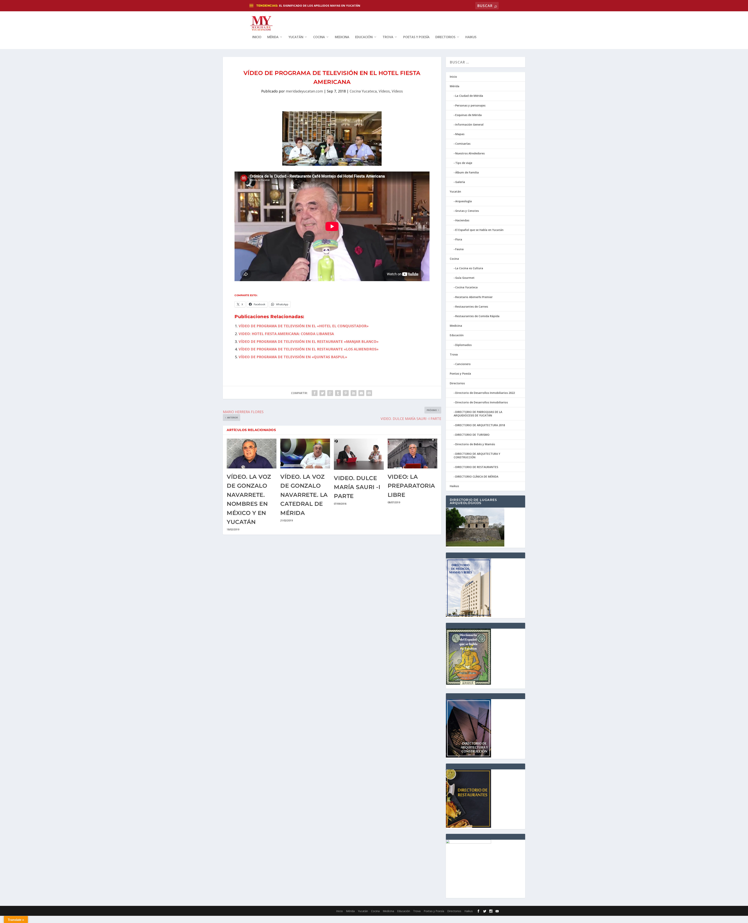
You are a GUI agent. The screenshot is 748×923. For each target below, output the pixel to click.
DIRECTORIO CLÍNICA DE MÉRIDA (476, 476)
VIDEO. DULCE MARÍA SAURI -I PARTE (357, 487)
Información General (469, 124)
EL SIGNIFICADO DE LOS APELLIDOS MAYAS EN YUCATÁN (319, 5)
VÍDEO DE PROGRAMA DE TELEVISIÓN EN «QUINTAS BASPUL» (293, 357)
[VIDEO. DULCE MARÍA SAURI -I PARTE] (359, 454)
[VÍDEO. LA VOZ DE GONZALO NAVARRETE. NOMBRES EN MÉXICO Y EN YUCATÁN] (251, 453)
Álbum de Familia (467, 172)
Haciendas (462, 220)
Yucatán (295, 37)
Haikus (470, 37)
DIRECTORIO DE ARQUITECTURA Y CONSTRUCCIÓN (477, 455)
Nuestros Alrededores (470, 153)
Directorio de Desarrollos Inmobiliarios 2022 (485, 393)
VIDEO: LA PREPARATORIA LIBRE (411, 485)
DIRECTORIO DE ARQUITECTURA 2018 (480, 425)
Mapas (459, 134)
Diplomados (463, 345)
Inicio (256, 37)
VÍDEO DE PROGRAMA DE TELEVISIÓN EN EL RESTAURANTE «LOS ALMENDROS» (308, 349)
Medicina (342, 37)
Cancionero (463, 364)
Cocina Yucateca (363, 91)
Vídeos (384, 91)
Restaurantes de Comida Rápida (477, 316)
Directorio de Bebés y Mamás (475, 444)
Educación (364, 37)
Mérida (273, 37)
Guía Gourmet (465, 278)
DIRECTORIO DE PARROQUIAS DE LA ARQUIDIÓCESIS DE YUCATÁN (478, 413)
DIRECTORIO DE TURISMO (472, 434)
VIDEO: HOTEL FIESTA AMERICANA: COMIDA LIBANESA (286, 333)
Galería (460, 182)
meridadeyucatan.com (304, 91)
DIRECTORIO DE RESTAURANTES (476, 467)
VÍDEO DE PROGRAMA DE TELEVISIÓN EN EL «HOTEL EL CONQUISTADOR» (304, 326)
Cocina (319, 37)
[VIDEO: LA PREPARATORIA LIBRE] (412, 453)
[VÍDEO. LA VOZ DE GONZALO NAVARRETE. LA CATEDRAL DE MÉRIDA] (305, 453)
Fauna (459, 249)
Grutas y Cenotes (467, 211)
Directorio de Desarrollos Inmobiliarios (481, 402)
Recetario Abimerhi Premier (474, 297)
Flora (458, 239)
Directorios (445, 37)
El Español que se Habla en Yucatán (479, 230)
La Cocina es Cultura (469, 268)
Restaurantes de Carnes (471, 306)
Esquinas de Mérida (468, 115)
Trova (388, 37)
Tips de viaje (463, 163)
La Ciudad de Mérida (469, 96)
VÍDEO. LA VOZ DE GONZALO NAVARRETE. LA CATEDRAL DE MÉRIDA (304, 494)
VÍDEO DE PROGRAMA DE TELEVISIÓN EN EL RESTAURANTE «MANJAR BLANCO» (308, 341)
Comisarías (462, 143)
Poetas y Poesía (416, 37)
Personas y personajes (470, 105)
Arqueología (463, 201)
